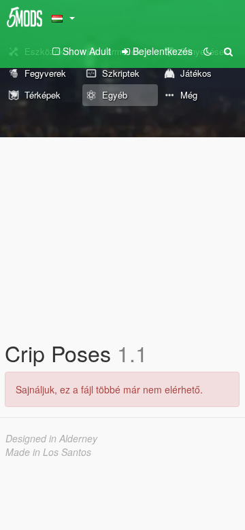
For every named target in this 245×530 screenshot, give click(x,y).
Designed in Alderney (51, 438)
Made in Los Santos (48, 452)
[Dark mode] (207, 51)
